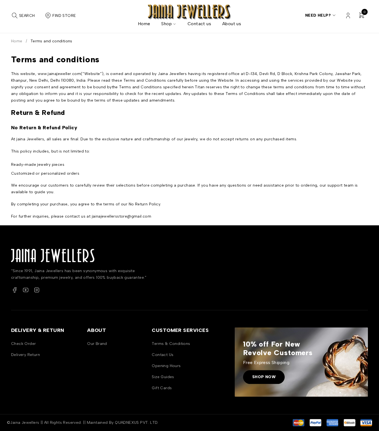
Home (16, 41)
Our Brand (97, 343)
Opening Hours (166, 365)
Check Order (23, 343)
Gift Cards (162, 388)
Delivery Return (25, 354)
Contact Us (162, 354)
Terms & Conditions (171, 343)
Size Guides (163, 377)
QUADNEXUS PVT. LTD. (136, 422)
